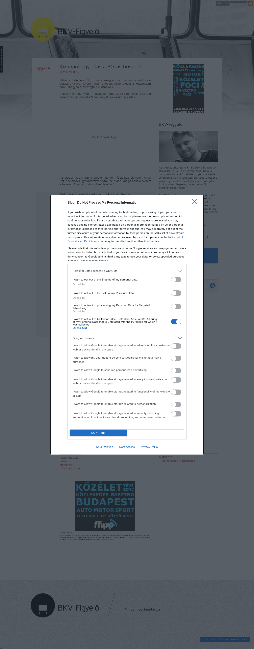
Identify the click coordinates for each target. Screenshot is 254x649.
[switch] (176, 279)
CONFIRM (98, 432)
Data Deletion (104, 446)
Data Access (127, 446)
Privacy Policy (149, 446)
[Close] (195, 203)
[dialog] (127, 324)
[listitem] (127, 271)
